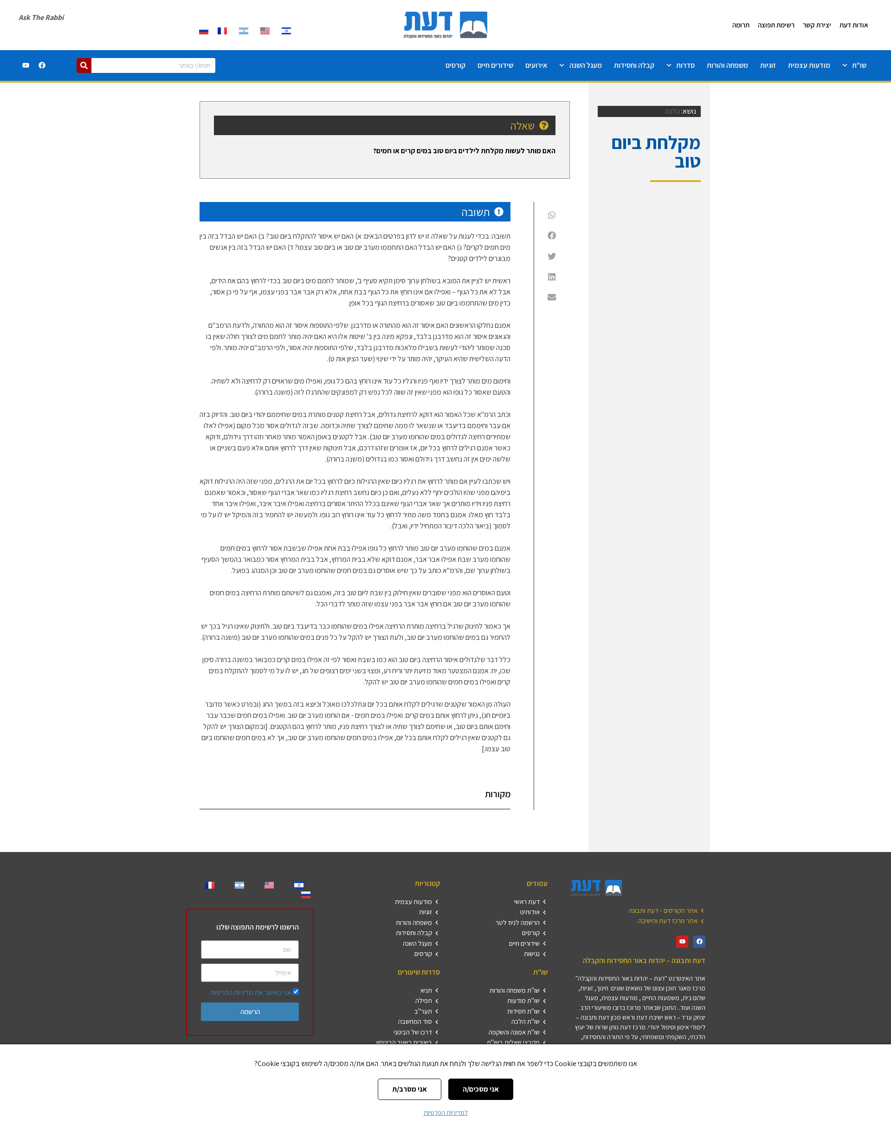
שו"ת (859, 65)
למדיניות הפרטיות (446, 1112)
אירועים (536, 65)
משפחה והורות (727, 65)
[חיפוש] (84, 65)
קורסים (455, 65)
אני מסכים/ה (481, 1089)
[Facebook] (42, 65)
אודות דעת (853, 24)
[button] (552, 215)
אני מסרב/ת (409, 1089)
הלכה (672, 111)
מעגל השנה (585, 65)
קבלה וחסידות (634, 65)
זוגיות (768, 65)
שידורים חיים (495, 65)
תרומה (740, 24)
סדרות (685, 65)
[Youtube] (26, 65)
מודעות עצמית (809, 65)
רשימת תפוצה (776, 24)
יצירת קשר (817, 24)
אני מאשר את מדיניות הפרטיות (250, 992)
